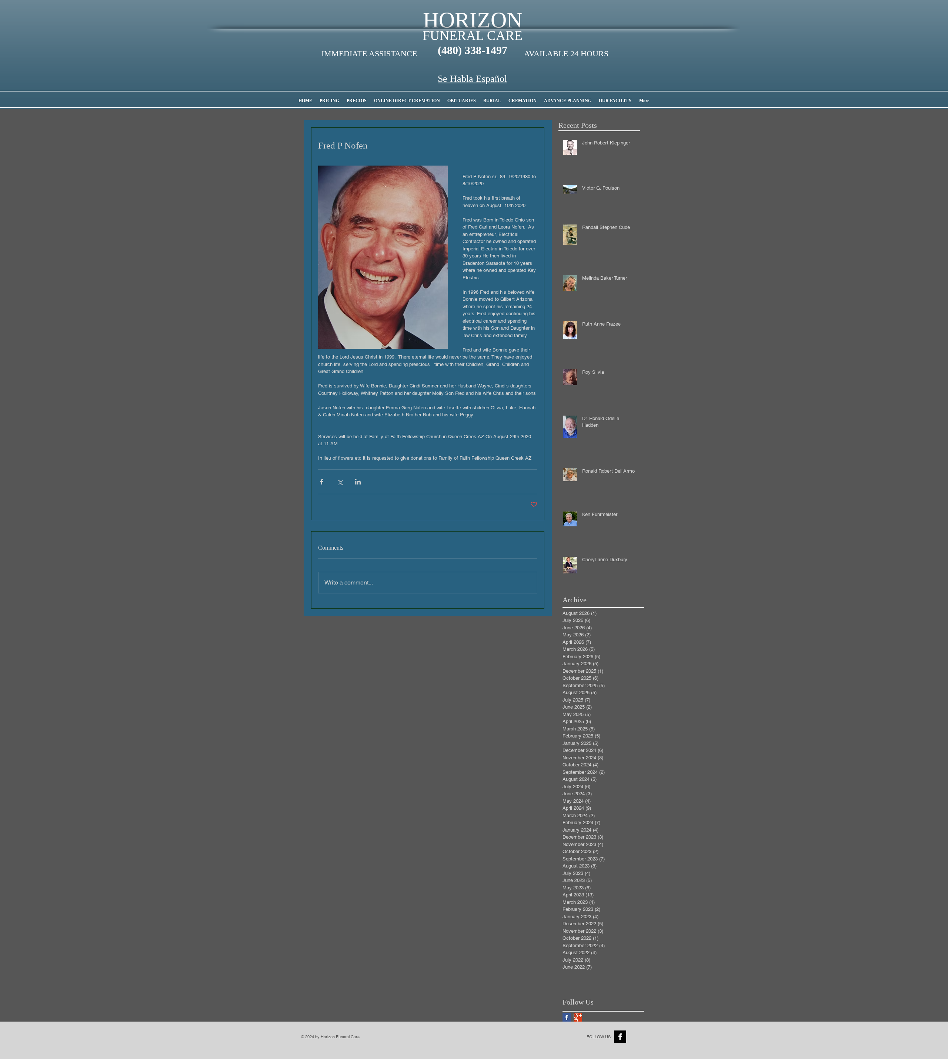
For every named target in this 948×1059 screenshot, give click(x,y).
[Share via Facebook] (321, 481)
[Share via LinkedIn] (357, 481)
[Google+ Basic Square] (578, 1017)
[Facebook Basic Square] (567, 1017)
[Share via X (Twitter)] (339, 481)
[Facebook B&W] (620, 1036)
